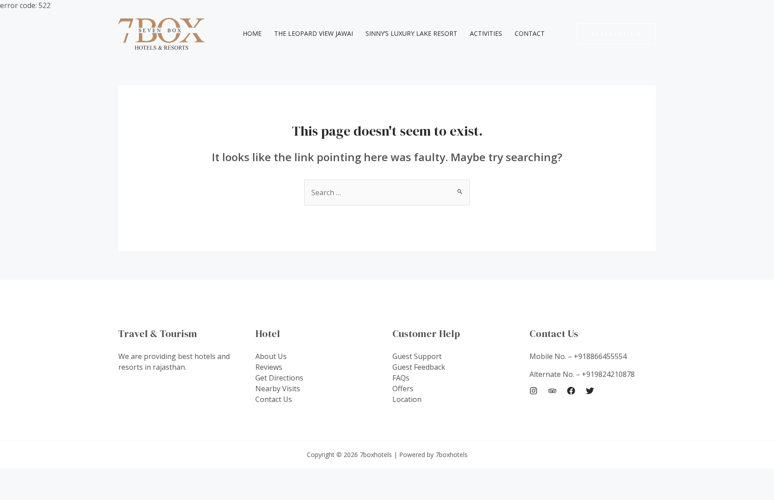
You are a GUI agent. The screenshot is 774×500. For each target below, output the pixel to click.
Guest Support (417, 356)
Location (406, 399)
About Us (271, 356)
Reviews (268, 367)
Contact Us (273, 399)
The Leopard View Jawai (313, 33)
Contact (530, 33)
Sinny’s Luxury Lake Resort (411, 33)
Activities (486, 33)
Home (252, 33)
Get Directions (279, 378)
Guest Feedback (418, 367)
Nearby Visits (277, 388)
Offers (402, 388)
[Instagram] (533, 391)
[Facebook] (571, 391)
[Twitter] (590, 391)
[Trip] (552, 391)
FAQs (400, 378)
